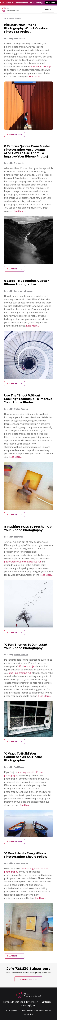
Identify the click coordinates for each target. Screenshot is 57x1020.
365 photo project (26, 666)
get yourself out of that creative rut (22, 561)
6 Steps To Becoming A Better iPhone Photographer (26, 282)
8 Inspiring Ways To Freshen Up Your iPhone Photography (27, 528)
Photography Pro (28, 1005)
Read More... (35, 76)
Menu (48, 9)
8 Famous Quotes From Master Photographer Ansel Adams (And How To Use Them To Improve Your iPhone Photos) (27, 151)
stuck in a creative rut (20, 672)
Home (7, 18)
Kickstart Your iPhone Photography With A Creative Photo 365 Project (26, 28)
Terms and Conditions (13, 1002)
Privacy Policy (32, 1002)
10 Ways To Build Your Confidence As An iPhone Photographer (23, 757)
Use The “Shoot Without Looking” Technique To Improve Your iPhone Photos (28, 399)
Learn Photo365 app (40, 66)
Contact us (46, 1002)
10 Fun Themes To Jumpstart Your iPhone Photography (25, 646)
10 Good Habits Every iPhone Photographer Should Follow (25, 855)
